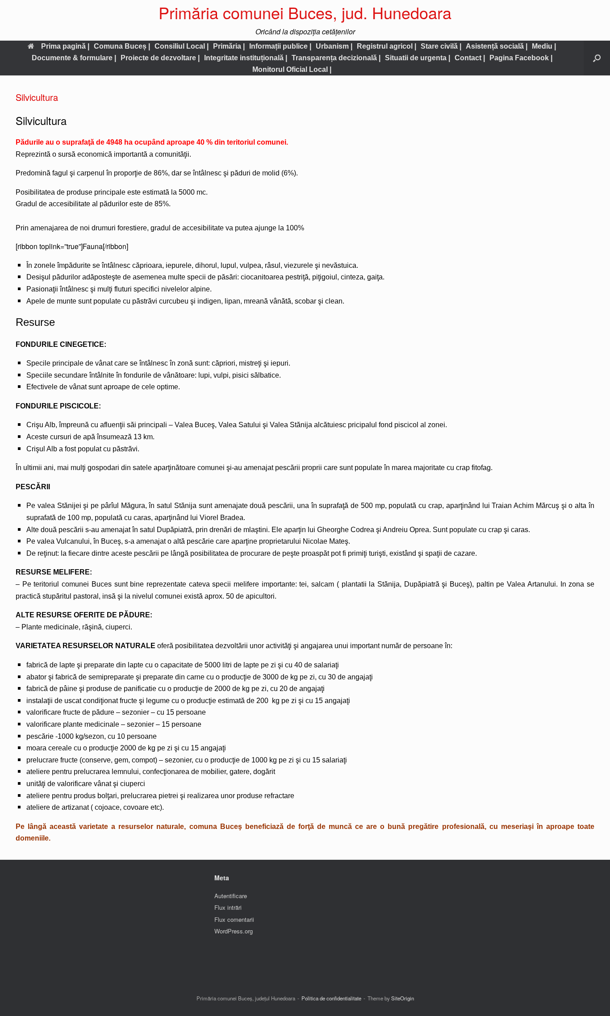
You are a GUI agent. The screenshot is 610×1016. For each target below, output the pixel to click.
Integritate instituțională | (245, 58)
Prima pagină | (65, 46)
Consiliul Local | (182, 46)
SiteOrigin (402, 998)
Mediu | (544, 46)
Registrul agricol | (386, 46)
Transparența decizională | (336, 58)
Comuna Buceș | (122, 46)
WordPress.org (233, 931)
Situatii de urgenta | (417, 58)
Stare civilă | (441, 46)
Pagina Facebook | (520, 58)
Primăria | (229, 46)
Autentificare (230, 895)
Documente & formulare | (74, 58)
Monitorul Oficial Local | (291, 69)
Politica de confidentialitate (331, 998)
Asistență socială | (496, 46)
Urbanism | (334, 46)
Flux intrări (228, 907)
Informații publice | (280, 46)
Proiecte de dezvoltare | (160, 58)
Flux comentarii (234, 919)
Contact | (470, 58)
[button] (597, 58)
